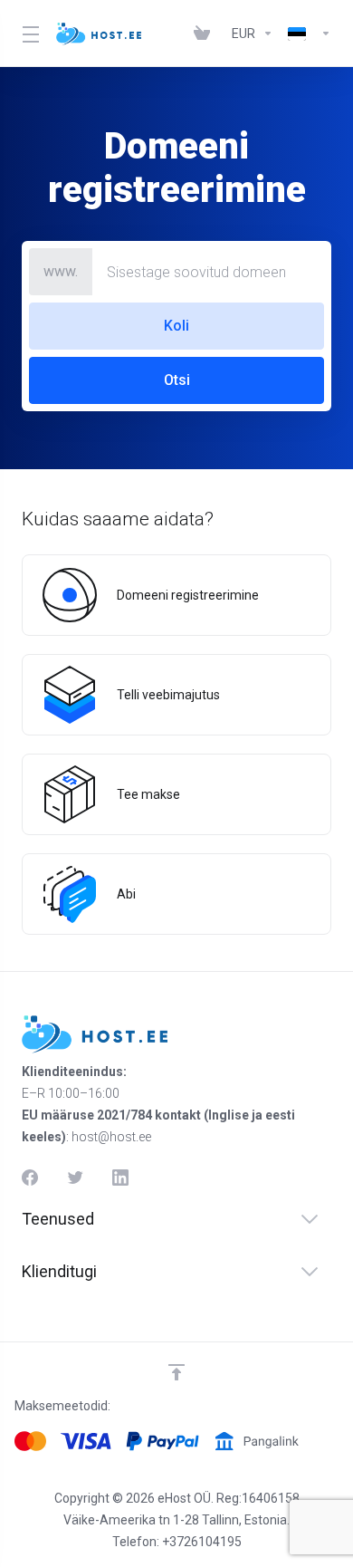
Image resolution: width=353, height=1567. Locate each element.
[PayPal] (162, 1441)
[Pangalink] (256, 1441)
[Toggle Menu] (28, 33)
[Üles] (176, 1372)
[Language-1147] (306, 33)
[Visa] (86, 1441)
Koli (176, 325)
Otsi (177, 380)
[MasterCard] (30, 1441)
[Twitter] (75, 1177)
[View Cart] (205, 33)
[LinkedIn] (120, 1177)
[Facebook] (29, 1177)
